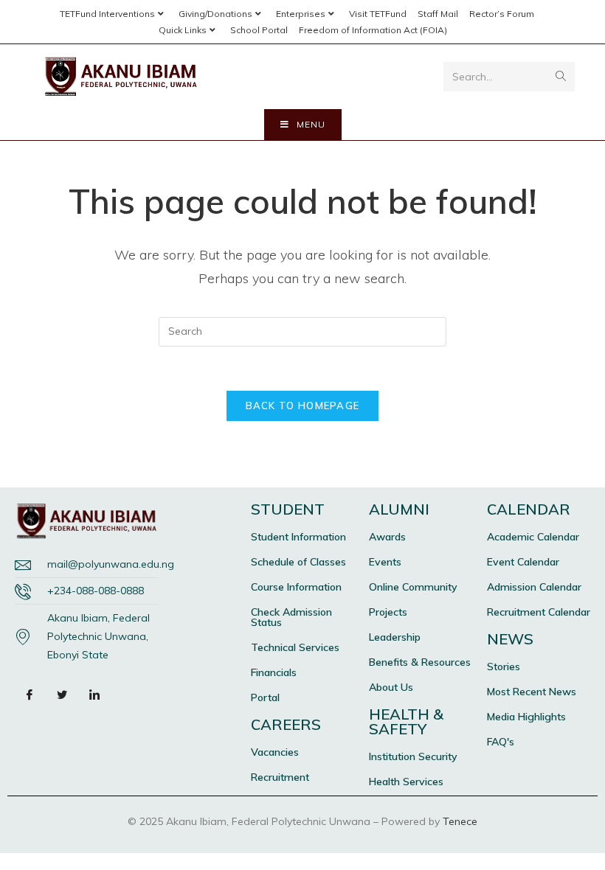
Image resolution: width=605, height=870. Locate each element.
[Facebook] (29, 694)
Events (385, 561)
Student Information (298, 536)
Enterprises (300, 13)
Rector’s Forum (501, 13)
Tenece (460, 821)
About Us (391, 687)
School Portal (259, 29)
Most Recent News (531, 691)
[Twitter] (62, 694)
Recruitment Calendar (538, 612)
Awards (387, 536)
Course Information (296, 587)
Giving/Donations (215, 13)
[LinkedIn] (94, 694)
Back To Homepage (303, 405)
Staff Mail (438, 13)
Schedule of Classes (298, 561)
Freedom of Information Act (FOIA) (373, 29)
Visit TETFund (378, 13)
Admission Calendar (534, 587)
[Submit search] (561, 76)
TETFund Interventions (107, 13)
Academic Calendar (533, 536)
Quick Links (183, 29)
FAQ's (500, 741)
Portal (265, 697)
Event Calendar (523, 561)
